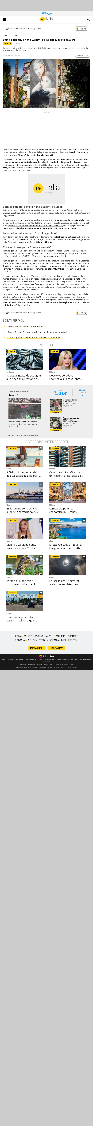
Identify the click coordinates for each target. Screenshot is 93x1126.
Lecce (8, 469)
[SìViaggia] (47, 13)
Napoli (17, 43)
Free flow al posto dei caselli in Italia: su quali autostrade (20, 620)
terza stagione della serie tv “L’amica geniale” (25, 276)
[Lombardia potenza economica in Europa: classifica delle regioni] (67, 492)
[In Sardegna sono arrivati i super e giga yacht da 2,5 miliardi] (24, 492)
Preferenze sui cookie (61, 664)
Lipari (51, 541)
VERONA (43, 640)
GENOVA (32, 640)
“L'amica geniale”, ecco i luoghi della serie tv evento (33, 337)
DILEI (65, 659)
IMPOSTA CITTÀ (56, 648)
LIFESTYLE (13, 35)
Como (8, 613)
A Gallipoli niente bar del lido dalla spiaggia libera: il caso (22, 475)
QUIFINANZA (78, 659)
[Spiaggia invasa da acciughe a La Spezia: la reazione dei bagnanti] (24, 359)
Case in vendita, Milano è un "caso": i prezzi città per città (65, 475)
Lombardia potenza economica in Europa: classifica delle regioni (62, 512)
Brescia (9, 577)
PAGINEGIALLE (18, 659)
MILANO (28, 636)
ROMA (18, 636)
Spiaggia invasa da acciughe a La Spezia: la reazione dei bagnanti (23, 379)
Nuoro (9, 505)
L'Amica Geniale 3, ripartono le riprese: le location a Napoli (37, 332)
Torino (32, 242)
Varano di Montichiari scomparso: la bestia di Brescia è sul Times (20, 584)
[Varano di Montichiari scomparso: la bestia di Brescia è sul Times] (24, 565)
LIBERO (4, 659)
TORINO (39, 636)
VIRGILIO (10, 659)
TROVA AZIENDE (36, 648)
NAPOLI (49, 636)
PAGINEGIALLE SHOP (30, 659)
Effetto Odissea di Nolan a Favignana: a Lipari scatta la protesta (66, 548)
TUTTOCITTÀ (58, 659)
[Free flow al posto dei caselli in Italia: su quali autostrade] (24, 601)
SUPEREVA (46, 661)
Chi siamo (23, 664)
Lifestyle (7, 43)
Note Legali (31, 664)
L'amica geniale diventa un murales (25, 326)
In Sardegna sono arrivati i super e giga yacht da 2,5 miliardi (22, 512)
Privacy (39, 664)
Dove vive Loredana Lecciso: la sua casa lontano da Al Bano (66, 379)
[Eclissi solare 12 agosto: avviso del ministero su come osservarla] (67, 565)
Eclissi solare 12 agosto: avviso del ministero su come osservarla (64, 584)
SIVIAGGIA (71, 659)
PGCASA (40, 659)
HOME (5, 35)
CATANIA (54, 640)
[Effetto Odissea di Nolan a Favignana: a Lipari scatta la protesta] (67, 528)
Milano (52, 372)
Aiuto (71, 664)
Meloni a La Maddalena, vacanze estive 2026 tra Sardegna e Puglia (21, 548)
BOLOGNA (20, 640)
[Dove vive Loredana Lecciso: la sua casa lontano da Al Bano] (67, 359)
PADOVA (72, 640)
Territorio (12, 448)
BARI (63, 640)
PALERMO (61, 636)
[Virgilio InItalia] (46, 19)
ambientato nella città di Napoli (36, 165)
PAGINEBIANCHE (49, 659)
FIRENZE (72, 636)
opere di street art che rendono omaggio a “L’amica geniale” (35, 225)
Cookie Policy (48, 664)
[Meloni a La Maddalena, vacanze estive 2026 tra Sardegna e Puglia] (24, 528)
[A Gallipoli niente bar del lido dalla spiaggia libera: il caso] (24, 456)
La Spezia (10, 372)
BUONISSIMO (87, 659)
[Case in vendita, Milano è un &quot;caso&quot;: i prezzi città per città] (67, 456)
